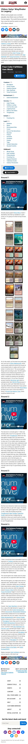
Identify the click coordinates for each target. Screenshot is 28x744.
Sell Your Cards (12, 695)
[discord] (14, 732)
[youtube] (9, 732)
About (9, 709)
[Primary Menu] (2, 2)
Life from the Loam (12, 107)
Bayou (8, 125)
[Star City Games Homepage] (14, 2)
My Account (11, 698)
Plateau (9, 135)
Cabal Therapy (16, 53)
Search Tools (12, 684)
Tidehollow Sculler (12, 161)
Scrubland (9, 138)
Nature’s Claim (17, 391)
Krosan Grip (9, 391)
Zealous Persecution (12, 162)
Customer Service (13, 706)
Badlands (9, 123)
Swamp (9, 140)
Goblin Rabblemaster (15, 363)
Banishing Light (15, 380)
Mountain (9, 133)
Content (10, 691)
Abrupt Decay (10, 151)
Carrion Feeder (11, 86)
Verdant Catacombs (12, 144)
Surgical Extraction (12, 159)
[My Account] (25, 3)
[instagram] (18, 732)
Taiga (8, 142)
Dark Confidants (15, 652)
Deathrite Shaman (11, 88)
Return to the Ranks (12, 110)
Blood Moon (17, 213)
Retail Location (12, 713)
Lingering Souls (11, 109)
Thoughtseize (10, 112)
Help (8, 702)
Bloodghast (10, 84)
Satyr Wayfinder (11, 90)
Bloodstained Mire (12, 127)
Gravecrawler (8, 612)
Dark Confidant (11, 153)
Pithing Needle (11, 155)
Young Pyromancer (14, 56)
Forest (8, 129)
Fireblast (10, 561)
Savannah (9, 136)
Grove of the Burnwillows (13, 131)
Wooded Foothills (11, 146)
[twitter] (12, 735)
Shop (9, 681)
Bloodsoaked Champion (19, 612)
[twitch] (5, 732)
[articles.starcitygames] (16, 735)
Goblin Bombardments (7, 617)
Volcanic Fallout (9, 590)
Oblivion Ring (15, 382)
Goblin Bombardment (12, 97)
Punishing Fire (10, 118)
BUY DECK (21, 76)
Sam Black (4, 26)
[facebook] (23, 732)
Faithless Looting (6, 43)
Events (9, 688)
